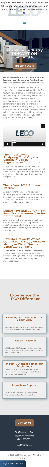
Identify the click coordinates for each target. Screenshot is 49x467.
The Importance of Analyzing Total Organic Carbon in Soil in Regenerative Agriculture (21, 158)
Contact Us (24, 423)
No (24, 13)
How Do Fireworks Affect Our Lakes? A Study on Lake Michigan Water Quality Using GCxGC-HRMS (24, 242)
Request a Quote (24, 65)
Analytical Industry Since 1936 (24, 53)
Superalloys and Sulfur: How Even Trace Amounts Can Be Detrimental (24, 213)
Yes (46, 9)
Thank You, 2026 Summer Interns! (22, 186)
